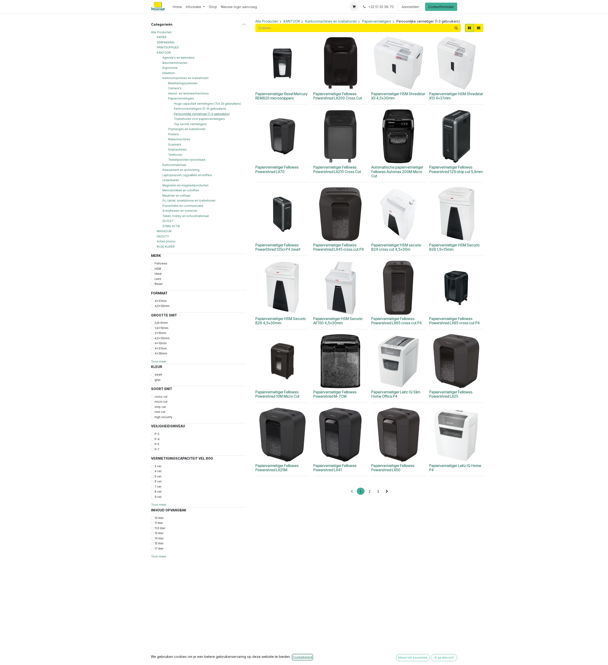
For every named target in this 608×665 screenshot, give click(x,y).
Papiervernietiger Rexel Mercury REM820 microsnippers (281, 96)
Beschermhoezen (174, 63)
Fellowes (161, 263)
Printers (173, 134)
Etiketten (168, 73)
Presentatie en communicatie (182, 206)
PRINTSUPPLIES (168, 47)
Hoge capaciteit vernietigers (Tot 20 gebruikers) (207, 103)
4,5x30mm (162, 306)
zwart (158, 374)
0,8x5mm (161, 323)
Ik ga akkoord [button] (444, 657)
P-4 (157, 439)
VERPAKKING (166, 42)
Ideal (158, 273)
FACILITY (163, 236)
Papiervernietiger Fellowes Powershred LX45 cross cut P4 (338, 247)
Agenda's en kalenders (178, 57)
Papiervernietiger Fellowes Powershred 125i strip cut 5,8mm (456, 169)
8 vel (158, 491)
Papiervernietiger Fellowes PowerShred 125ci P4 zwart (277, 247)
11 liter (159, 523)
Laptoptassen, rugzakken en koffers (187, 175)
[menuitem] (177, 6)
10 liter (159, 518)
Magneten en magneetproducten (185, 185)
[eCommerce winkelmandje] (353, 6)
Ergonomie (170, 68)
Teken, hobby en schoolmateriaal (185, 216)
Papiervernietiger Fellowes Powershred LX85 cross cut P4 (454, 320)
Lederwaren (170, 180)
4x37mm (161, 300)
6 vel (158, 481)
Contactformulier (441, 7)
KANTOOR (164, 52)
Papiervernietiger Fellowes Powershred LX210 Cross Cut (337, 169)
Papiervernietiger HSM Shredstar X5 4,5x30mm (398, 96)
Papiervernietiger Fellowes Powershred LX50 (392, 467)
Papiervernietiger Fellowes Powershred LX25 (450, 394)
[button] (275, 84)
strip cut (160, 407)
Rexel (158, 284)
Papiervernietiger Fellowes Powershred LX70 (277, 169)
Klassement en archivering (181, 170)
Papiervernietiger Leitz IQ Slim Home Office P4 (395, 394)
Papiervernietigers (181, 98)
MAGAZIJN (164, 231)
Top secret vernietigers (190, 124)
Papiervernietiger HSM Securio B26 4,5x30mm (280, 320)
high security (163, 417)
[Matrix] (469, 28)
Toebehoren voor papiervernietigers (199, 119)
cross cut (161, 396)
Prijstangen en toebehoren (186, 129)
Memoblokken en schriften (180, 190)
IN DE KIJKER (166, 246)
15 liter (159, 543)
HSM (158, 268)
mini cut (160, 412)
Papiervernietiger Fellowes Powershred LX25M (277, 467)
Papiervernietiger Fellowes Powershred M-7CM (334, 394)
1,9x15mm (161, 328)
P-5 (157, 444)
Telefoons (175, 154)
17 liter (159, 548)
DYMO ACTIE (171, 226)
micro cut (161, 401)
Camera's (174, 88)
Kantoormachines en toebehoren (185, 78)
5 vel (158, 476)
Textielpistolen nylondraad (186, 159)
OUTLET (168, 221)
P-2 (157, 434)
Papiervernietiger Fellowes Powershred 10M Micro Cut (277, 394)
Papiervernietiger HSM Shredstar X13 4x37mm (456, 96)
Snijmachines (177, 149)
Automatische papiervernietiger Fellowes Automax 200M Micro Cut (397, 171)
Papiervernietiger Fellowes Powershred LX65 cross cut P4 (396, 320)
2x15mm (160, 333)
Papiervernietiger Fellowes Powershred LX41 (334, 467)
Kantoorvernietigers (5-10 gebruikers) (200, 108)
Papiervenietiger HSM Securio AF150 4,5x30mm (337, 320)
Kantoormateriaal (174, 165)
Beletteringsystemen (183, 83)
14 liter (159, 538)
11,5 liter (160, 528)
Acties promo (166, 241)
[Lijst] (478, 28)
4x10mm (161, 343)
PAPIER (161, 37)
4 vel (158, 471)
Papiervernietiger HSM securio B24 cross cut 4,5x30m (396, 247)
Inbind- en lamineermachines (188, 93)
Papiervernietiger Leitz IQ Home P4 (455, 467)
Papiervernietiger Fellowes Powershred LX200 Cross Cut (337, 96)
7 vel (158, 486)
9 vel (158, 497)
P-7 (157, 449)
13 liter (159, 533)
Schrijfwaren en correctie (179, 210)
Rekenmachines (179, 139)
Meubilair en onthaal (176, 195)
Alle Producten (161, 32)
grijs (158, 379)
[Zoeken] (456, 28)
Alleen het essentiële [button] (413, 657)
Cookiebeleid (302, 657)
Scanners (174, 144)
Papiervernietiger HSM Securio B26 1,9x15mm (454, 247)
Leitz (158, 279)
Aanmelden (410, 7)
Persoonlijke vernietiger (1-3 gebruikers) (202, 114)
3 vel (158, 466)
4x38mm (161, 353)
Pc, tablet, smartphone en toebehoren (188, 200)
